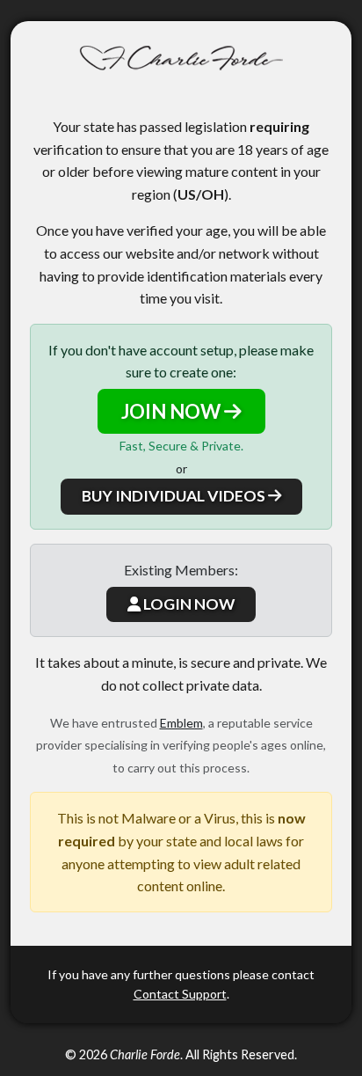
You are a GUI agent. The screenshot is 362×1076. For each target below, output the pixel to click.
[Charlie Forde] (181, 58)
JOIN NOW (172, 411)
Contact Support (180, 993)
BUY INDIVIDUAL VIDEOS (175, 496)
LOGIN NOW (188, 604)
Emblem (181, 722)
